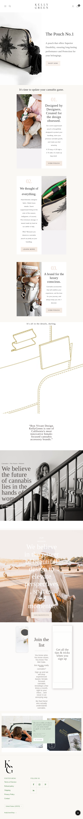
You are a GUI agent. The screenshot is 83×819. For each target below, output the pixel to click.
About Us (9, 506)
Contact (7, 798)
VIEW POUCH (54, 163)
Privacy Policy (9, 794)
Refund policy (9, 786)
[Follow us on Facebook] (34, 784)
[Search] (10, 6)
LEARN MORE (29, 249)
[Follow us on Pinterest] (45, 784)
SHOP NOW (53, 63)
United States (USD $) (13, 806)
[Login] (73, 6)
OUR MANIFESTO (41, 615)
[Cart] (78, 6)
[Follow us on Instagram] (39, 784)
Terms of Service (10, 782)
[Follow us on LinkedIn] (34, 790)
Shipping (7, 790)
